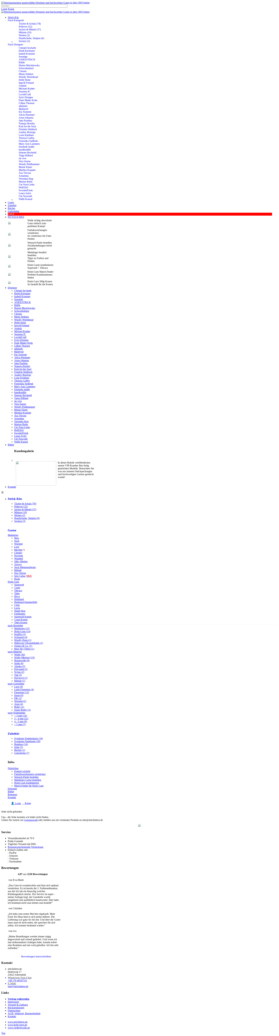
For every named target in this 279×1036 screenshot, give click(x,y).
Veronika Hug (26, 178)
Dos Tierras (20, 573)
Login (4, 9)
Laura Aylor (25, 193)
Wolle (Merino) (24, 657)
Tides (17, 593)
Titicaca (18, 590)
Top (3, 1033)
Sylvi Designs (26, 97)
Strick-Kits (13, 17)
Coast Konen (21, 619)
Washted (18, 558)
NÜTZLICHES (16, 217)
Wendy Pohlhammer (29, 164)
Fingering (21, 692)
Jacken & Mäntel (30, 29)
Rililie (22, 62)
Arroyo (18, 564)
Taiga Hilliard (26, 155)
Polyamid (20, 669)
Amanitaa (24, 175)
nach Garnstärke (16, 683)
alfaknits (23, 106)
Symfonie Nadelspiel (27, 741)
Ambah (22, 85)
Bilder (11, 444)
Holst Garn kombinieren (26, 782)
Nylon (19, 672)
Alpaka (19, 666)
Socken (24, 41)
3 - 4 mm (21, 718)
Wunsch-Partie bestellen (26, 777)
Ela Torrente (25, 111)
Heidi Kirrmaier (27, 50)
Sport (18, 695)
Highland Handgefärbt (25, 602)
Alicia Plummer (27, 114)
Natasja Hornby (27, 123)
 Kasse (26, 803)
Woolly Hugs (22, 640)
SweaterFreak (26, 190)
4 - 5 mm (20, 721)
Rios (16, 538)
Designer (12, 287)
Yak (18, 675)
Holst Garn (13, 581)
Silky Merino (21, 561)
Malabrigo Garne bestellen (27, 780)
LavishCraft (25, 94)
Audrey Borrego (27, 132)
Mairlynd (23, 109)
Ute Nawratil (25, 196)
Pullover (25, 26)
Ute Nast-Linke (27, 184)
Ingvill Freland (26, 82)
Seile (18, 747)
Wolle (19, 654)
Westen (24, 35)
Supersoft (19, 584)
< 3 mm (20, 715)
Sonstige (23, 56)
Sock (16, 541)
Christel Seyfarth (27, 48)
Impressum (13, 1001)
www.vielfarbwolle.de (19, 1027)
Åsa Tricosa (25, 173)
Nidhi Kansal (25, 199)
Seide (18, 663)
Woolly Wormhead (28, 77)
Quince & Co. (23, 646)
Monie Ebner (25, 167)
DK (18, 698)
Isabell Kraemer (27, 53)
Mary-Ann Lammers (29, 143)
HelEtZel (23, 187)
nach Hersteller (15, 625)
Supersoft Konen (22, 616)
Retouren (12, 794)
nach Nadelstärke (16, 712)
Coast (17, 587)
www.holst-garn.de (17, 1024)
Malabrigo (13, 535)
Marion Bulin (25, 181)
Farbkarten (19, 613)
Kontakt (12, 486)
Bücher (19, 750)
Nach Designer (15, 44)
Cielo (17, 605)
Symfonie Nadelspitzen (28, 738)
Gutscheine (21, 753)
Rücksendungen (16, 1007)
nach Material (15, 651)
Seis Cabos (23, 576)
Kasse (11, 9)
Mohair (18, 570)
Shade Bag (19, 610)
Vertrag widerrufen (18, 999)
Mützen (25, 32)
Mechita (18, 549)
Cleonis (22, 71)
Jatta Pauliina (25, 120)
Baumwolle (22, 660)
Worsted (18, 543)
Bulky (19, 707)
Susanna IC (25, 91)
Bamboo (21, 744)
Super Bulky (22, 709)
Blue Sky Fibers (24, 648)
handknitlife (25, 149)
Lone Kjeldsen (26, 135)
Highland (19, 599)
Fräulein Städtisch (28, 129)
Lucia (17, 608)
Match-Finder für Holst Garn (29, 785)
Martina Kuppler (27, 170)
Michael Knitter (27, 88)
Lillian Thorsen (26, 103)
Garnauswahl (31, 820)
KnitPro (20, 634)
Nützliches (13, 768)
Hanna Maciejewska (29, 65)
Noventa (18, 555)
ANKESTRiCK (27, 59)
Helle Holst (24, 79)
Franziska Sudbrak (28, 141)
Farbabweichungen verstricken (30, 774)
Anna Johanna (26, 117)
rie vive (22, 158)
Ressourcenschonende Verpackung (25, 847)
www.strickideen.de (18, 1021)
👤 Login (16, 803)
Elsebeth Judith (26, 146)
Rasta (17, 579)
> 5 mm (20, 724)
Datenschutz (14, 1010)
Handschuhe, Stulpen (31, 38)
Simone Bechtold (27, 152)
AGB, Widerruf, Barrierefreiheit (24, 1013)
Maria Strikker (26, 74)
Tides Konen (20, 622)
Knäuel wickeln (22, 771)
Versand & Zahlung (18, 1004)
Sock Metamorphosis (25, 567)
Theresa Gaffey (27, 138)
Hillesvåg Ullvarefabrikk (28, 643)
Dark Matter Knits (28, 100)
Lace (16, 546)
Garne (11, 202)
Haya (17, 596)
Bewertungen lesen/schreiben (36, 956)
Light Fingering (24, 689)
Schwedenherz (26, 68)
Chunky (18, 552)
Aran (18, 704)
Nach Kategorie (16, 20)
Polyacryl (20, 678)
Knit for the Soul (27, 126)
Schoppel (20, 637)
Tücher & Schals (30, 23)
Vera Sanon (25, 161)
